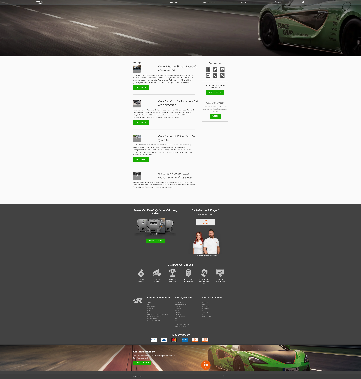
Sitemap (150, 308)
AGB (148, 312)
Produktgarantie (153, 320)
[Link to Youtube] (215, 376)
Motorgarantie (153, 318)
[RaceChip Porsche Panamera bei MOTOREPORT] (137, 138)
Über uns (278, 2)
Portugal (178, 314)
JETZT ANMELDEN (215, 92)
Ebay (204, 304)
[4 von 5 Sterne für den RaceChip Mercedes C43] (137, 103)
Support (244, 2)
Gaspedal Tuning (209, 2)
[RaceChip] (49, 1)
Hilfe (149, 310)
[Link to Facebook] (221, 376)
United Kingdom (181, 304)
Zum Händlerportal (182, 324)
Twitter (205, 312)
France (177, 306)
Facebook (205, 306)
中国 (176, 320)
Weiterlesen (141, 87)
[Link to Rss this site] (226, 376)
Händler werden (181, 326)
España (177, 312)
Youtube (205, 310)
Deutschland (179, 302)
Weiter (215, 116)
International (180, 316)
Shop (140, 2)
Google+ (205, 308)
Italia (177, 310)
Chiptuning (174, 2)
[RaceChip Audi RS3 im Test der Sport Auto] (137, 176)
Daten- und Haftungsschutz (157, 314)
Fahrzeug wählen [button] (155, 241)
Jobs (148, 304)
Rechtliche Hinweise (154, 316)
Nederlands (179, 308)
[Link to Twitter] (218, 376)
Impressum (151, 306)
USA (176, 318)
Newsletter (206, 316)
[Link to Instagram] (223, 376)
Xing (203, 314)
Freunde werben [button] (142, 363)
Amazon (205, 302)
